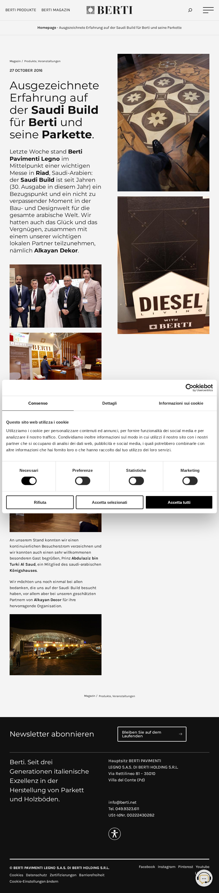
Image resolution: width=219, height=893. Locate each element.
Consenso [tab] (38, 403)
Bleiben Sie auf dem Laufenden (141, 734)
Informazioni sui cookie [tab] (181, 403)
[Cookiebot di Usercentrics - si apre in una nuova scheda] (189, 388)
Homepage (46, 27)
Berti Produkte (20, 9)
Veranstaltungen (49, 61)
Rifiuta (40, 502)
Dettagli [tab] (109, 403)
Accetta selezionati (109, 502)
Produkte (30, 61)
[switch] (82, 481)
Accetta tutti (179, 502)
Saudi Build (37, 179)
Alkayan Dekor (56, 250)
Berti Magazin (55, 9)
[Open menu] (208, 10)
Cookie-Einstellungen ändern (34, 881)
